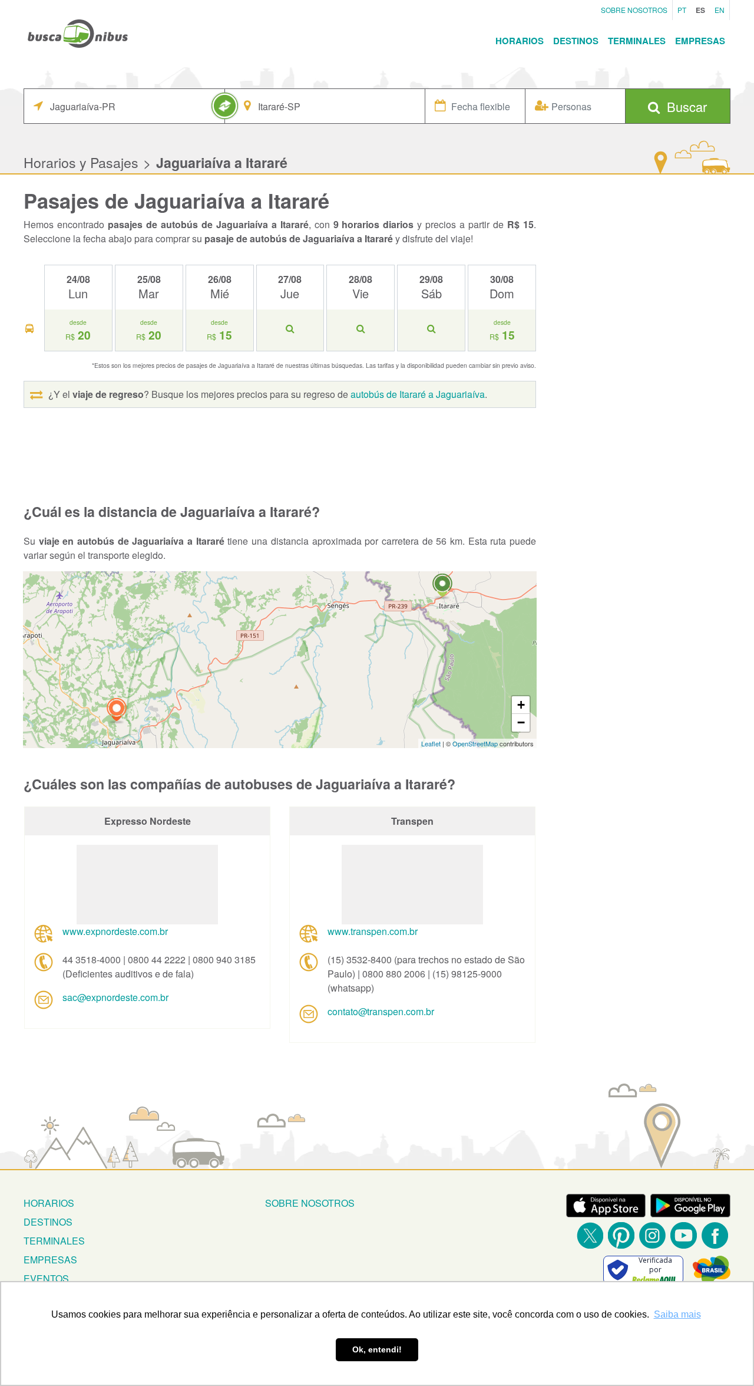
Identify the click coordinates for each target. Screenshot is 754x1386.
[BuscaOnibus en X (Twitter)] (590, 1235)
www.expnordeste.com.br (115, 931)
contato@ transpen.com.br (381, 1011)
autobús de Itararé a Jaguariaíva (417, 394)
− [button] (521, 722)
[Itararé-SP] (442, 587)
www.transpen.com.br (373, 931)
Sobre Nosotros (634, 10)
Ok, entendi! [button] (377, 1349)
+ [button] (521, 704)
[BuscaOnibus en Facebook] (714, 1235)
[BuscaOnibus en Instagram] (652, 1235)
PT (681, 10)
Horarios (519, 40)
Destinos (575, 40)
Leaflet (431, 743)
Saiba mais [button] (677, 1314)
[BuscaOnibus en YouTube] (683, 1235)
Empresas (700, 40)
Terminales (637, 40)
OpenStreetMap (475, 743)
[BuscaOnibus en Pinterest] (621, 1235)
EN (720, 10)
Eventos (46, 1278)
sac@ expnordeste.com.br (115, 997)
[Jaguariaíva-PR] (117, 711)
